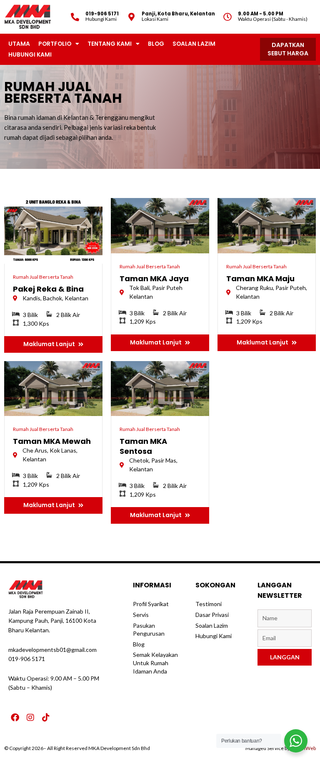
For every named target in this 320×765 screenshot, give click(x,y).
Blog (156, 44)
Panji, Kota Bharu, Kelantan (178, 13)
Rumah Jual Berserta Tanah (43, 277)
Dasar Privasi (212, 614)
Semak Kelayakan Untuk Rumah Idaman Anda (155, 662)
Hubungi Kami (30, 54)
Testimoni (208, 603)
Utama (19, 44)
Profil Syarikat (151, 603)
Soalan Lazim (193, 44)
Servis (141, 614)
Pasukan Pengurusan (149, 629)
